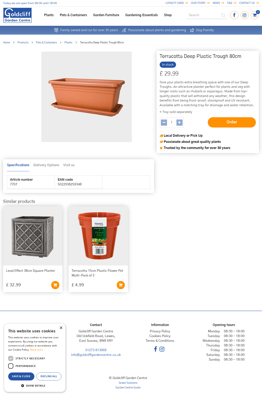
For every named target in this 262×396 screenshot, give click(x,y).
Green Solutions (128, 383)
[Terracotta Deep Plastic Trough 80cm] (86, 97)
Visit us (69, 165)
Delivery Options (46, 165)
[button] (34, 385)
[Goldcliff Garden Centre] (17, 15)
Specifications (18, 165)
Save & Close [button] (21, 376)
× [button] (60, 327)
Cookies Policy (160, 336)
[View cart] (255, 15)
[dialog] (35, 358)
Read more (36, 349)
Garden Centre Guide (127, 387)
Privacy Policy (160, 331)
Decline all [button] (49, 376)
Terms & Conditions (160, 340)
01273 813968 (95, 350)
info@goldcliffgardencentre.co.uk (96, 355)
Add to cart (55, 285)
